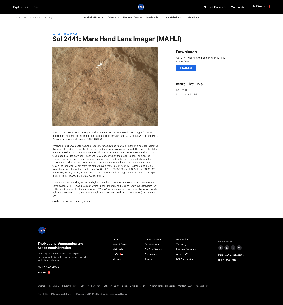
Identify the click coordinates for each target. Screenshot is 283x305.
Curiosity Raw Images (65, 33)
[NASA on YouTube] (239, 247)
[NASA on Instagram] (226, 247)
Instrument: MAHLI (187, 94)
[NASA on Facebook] (220, 247)
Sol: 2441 (181, 89)
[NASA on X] (233, 247)
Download (186, 68)
